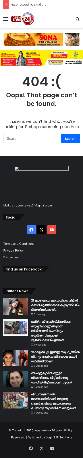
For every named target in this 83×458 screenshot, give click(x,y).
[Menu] (5, 20)
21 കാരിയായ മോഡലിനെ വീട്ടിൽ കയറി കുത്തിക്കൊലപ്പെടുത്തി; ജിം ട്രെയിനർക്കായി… (55, 305)
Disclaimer (10, 257)
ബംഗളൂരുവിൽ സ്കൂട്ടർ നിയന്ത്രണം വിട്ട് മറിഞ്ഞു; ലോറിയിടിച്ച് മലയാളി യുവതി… (52, 377)
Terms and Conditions (18, 243)
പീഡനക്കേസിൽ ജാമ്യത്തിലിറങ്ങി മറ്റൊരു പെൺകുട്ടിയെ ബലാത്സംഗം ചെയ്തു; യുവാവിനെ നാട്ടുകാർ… (54, 401)
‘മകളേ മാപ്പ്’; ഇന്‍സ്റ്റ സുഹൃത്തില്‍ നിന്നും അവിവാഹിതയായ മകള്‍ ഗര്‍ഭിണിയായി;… (55, 356)
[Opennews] (23, 18)
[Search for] (77, 20)
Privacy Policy (13, 250)
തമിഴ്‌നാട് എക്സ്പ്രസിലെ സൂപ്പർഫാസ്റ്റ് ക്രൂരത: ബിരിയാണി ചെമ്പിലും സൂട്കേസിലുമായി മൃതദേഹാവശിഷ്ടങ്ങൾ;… (50, 330)
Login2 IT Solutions (59, 437)
